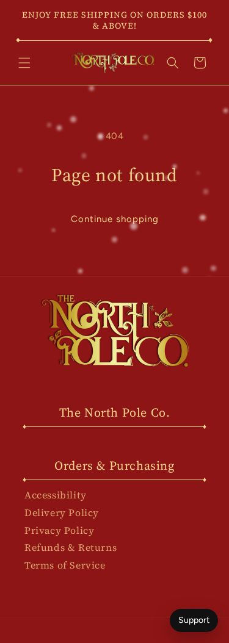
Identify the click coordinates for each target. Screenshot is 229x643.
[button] (24, 62)
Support (193, 620)
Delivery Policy (61, 512)
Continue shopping (115, 219)
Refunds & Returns (70, 547)
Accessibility (55, 494)
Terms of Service (65, 565)
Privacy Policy (59, 530)
